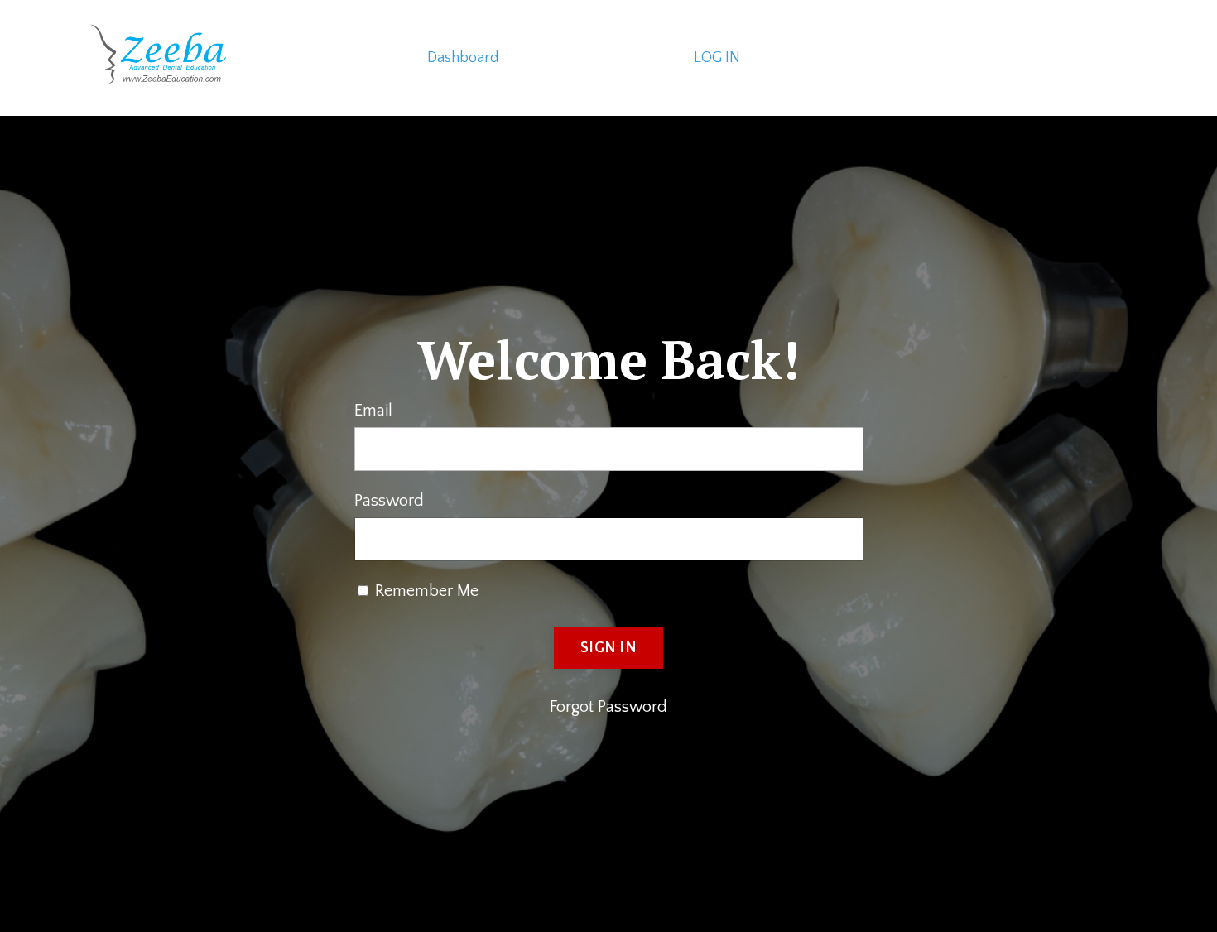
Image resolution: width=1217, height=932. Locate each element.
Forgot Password (608, 707)
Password (389, 501)
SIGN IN (608, 648)
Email (373, 410)
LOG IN (717, 58)
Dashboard (462, 58)
